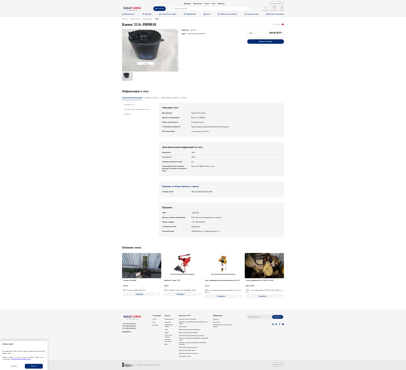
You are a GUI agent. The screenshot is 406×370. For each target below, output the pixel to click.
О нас (213, 3)
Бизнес (167, 332)
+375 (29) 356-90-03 (129, 326)
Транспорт (168, 322)
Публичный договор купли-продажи (189, 329)
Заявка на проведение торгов (187, 350)
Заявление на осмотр (185, 356)
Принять (34, 366)
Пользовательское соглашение (187, 319)
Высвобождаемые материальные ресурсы (222, 325)
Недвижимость (169, 319)
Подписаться (277, 317)
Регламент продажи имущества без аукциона (191, 335)
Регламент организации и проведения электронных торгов (193, 339)
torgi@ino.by (126, 331)
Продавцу (187, 3)
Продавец (127, 114)
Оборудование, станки (169, 325)
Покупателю (197, 3)
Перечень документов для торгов (188, 353)
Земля (166, 329)
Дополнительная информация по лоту (137, 109)
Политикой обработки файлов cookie (21, 359)
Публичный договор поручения (188, 347)
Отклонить (13, 366)
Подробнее (139, 294)
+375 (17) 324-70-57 (129, 324)
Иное (166, 344)
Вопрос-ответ (152, 98)
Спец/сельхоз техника (168, 336)
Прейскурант (183, 326)
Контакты (221, 3)
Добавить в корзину (265, 41)
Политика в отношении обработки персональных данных (193, 322)
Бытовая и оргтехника (168, 340)
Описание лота (129, 104)
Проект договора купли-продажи (188, 332)
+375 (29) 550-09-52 (129, 328)
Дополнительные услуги (174, 98)
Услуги (206, 3)
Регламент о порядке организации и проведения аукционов (192, 343)
